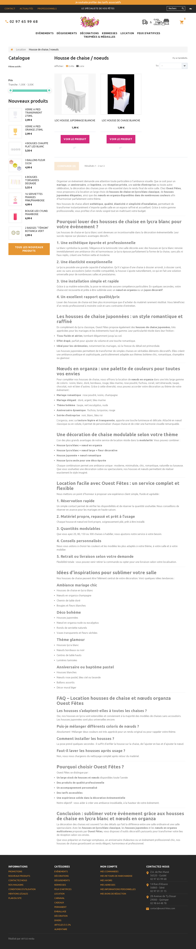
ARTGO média (27, 939)
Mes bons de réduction (113, 893)
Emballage (60, 911)
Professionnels (47, 8)
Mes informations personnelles (118, 889)
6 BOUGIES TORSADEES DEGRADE (32, 180)
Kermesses (109, 33)
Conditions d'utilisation (22, 889)
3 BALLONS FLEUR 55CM (35, 162)
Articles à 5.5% (62, 925)
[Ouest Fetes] (89, 22)
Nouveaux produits (28, 101)
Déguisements (67, 33)
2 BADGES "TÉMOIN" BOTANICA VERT (37, 229)
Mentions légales (18, 893)
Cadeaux (59, 902)
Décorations (89, 33)
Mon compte (108, 866)
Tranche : (13, 84)
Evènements (45, 33)
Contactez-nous (17, 880)
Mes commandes (109, 871)
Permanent (60, 907)
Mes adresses (107, 885)
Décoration (61, 916)
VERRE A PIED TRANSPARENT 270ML (33, 112)
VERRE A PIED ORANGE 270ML (34, 128)
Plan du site (15, 898)
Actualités (26, 8)
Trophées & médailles (99, 36)
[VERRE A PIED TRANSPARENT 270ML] (15, 115)
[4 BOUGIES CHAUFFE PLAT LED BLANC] (15, 148)
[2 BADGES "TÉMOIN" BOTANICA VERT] (15, 233)
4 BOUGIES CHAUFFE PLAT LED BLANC (36, 145)
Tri (157, 65)
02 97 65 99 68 (24, 21)
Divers (57, 920)
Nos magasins (15, 885)
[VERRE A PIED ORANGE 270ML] (15, 132)
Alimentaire (60, 929)
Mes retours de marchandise (116, 876)
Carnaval (59, 898)
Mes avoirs (106, 880)
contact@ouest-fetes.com (162, 908)
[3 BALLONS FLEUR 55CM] (15, 165)
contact (10, 8)
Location (127, 33)
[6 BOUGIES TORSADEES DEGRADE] (15, 182)
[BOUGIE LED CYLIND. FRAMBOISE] (15, 216)
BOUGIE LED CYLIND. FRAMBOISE (36, 213)
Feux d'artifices (148, 33)
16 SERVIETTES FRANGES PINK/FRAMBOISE (35, 197)
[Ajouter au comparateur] (75, 148)
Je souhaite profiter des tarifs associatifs (98, 2)
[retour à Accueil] (12, 49)
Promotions (15, 871)
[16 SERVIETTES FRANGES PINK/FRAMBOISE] (15, 199)
